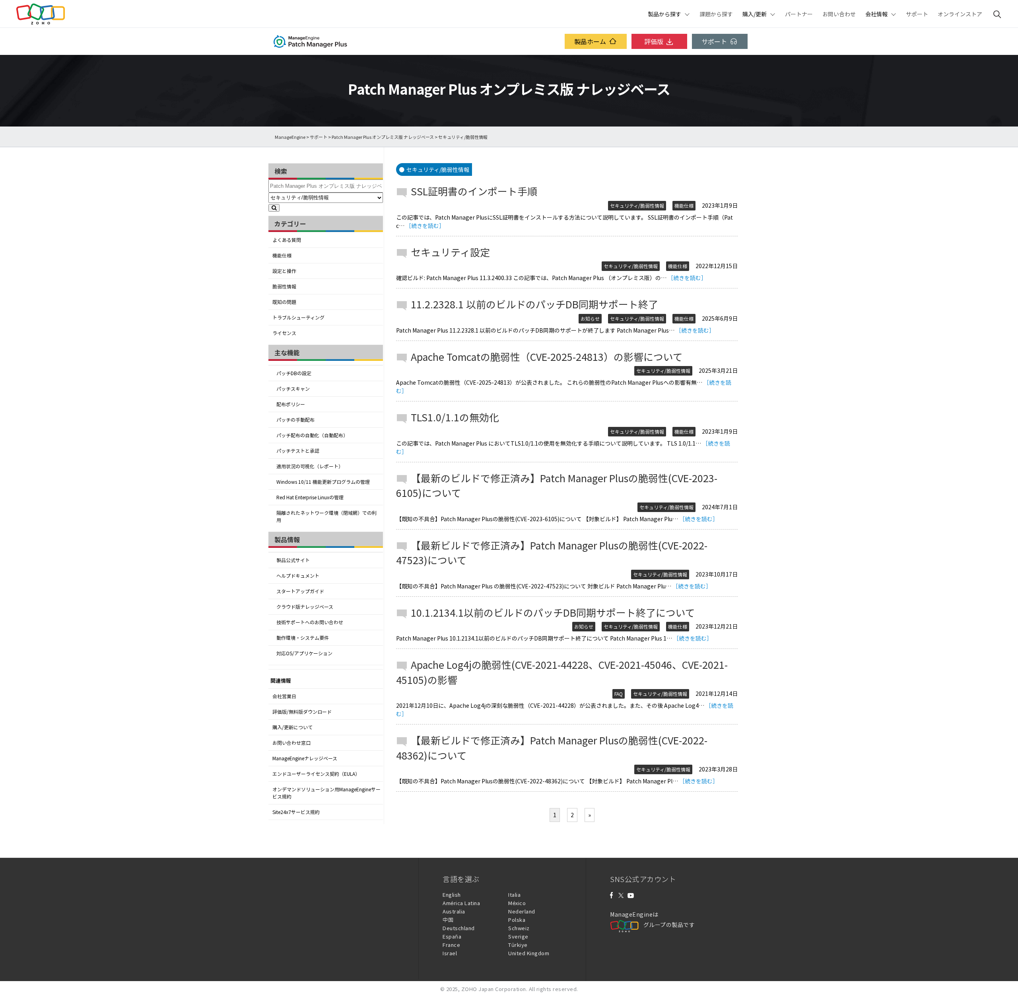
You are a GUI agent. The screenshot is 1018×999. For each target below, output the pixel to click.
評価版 (653, 41)
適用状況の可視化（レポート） (309, 466)
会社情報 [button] (876, 14)
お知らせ (590, 318)
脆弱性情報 (284, 286)
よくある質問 (286, 239)
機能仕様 (281, 255)
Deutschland (459, 928)
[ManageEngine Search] (997, 14)
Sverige (518, 936)
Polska (516, 919)
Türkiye (518, 944)
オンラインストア (960, 14)
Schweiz (519, 928)
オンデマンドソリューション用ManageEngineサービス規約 (326, 793)
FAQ (618, 693)
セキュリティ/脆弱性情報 (637, 205)
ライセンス (284, 333)
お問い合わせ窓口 (291, 742)
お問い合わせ (839, 14)
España (452, 936)
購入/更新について (292, 727)
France (451, 944)
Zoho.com (40, 14)
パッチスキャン (293, 388)
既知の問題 (284, 302)
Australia (454, 911)
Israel (450, 953)
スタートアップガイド (300, 591)
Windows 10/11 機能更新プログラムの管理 (323, 481)
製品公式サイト (293, 560)
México (517, 903)
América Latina (461, 903)
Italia (514, 894)
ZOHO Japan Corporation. (494, 989)
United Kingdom (528, 953)
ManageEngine (290, 137)
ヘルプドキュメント (297, 575)
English (452, 894)
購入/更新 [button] (754, 14)
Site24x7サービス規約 (296, 812)
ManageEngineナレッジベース (304, 758)
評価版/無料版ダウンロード (302, 711)
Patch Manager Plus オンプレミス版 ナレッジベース (383, 137)
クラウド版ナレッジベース (304, 606)
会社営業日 (284, 696)
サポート (917, 14)
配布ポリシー (290, 404)
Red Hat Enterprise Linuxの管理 (310, 497)
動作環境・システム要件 (302, 637)
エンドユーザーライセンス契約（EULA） (316, 773)
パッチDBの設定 (293, 373)
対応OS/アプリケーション (304, 653)
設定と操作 (284, 271)
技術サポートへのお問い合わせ (309, 622)
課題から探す (716, 14)
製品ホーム (590, 41)
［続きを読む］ (425, 226)
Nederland (521, 911)
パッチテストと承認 (297, 450)
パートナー (799, 14)
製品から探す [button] (664, 14)
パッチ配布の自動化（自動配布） (312, 435)
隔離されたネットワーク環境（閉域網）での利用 (326, 516)
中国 (448, 919)
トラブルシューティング (298, 317)
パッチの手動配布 (295, 419)
